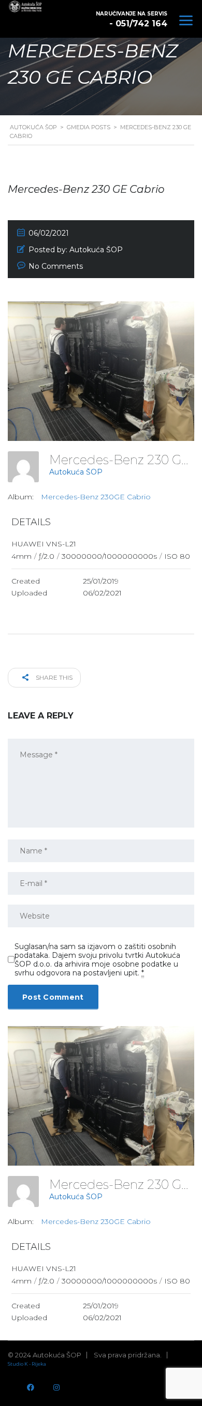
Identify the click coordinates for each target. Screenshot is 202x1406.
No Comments (55, 266)
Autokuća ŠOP (76, 472)
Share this (53, 677)
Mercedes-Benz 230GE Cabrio (96, 496)
